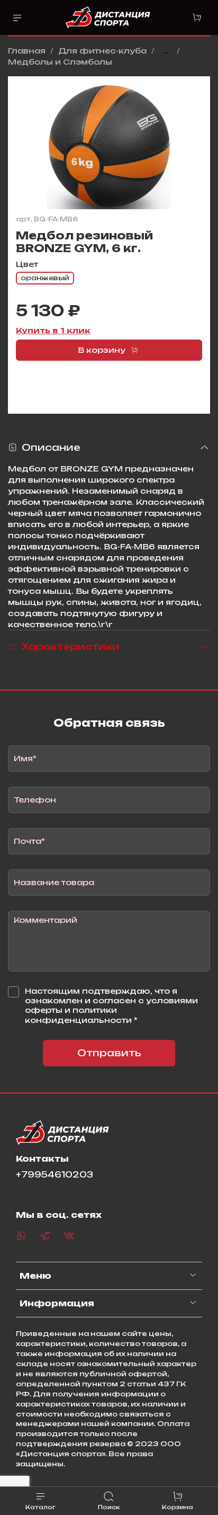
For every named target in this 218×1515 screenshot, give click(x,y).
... (165, 51)
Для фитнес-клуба (102, 50)
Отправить (109, 1052)
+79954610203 (54, 1175)
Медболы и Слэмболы (60, 61)
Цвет (27, 264)
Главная (27, 50)
